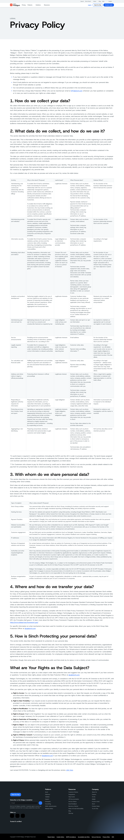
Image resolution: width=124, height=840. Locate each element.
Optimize (47, 794)
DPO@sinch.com (76, 91)
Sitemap (70, 813)
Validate (47, 797)
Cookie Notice (60, 837)
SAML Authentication (51, 806)
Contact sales (108, 5)
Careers (94, 794)
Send (46, 792)
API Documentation (73, 799)
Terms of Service (96, 837)
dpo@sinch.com (30, 628)
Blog (69, 811)
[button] (81, 1)
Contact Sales (96, 806)
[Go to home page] (15, 5)
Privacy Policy (106, 837)
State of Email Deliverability (75, 808)
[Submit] (40, 803)
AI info (93, 797)
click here (69, 770)
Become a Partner (73, 806)
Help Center (71, 797)
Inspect (47, 799)
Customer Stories (73, 792)
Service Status (72, 801)
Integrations (71, 794)
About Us (94, 792)
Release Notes (49, 808)
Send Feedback (72, 804)
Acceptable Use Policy (84, 837)
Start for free (97, 5)
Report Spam (51, 837)
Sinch (93, 804)
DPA (113, 837)
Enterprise (48, 801)
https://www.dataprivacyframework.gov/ (24, 622)
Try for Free (95, 808)
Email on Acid (95, 801)
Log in (89, 5)
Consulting (48, 804)
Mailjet (93, 799)
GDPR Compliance (71, 837)
